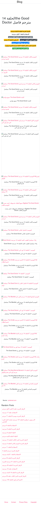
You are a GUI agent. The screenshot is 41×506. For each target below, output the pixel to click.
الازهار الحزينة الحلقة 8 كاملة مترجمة (20, 31)
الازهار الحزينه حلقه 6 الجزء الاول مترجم (13, 409)
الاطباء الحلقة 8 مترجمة (9, 433)
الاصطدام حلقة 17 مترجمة (9, 412)
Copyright (34, 502)
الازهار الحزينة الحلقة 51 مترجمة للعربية (13, 462)
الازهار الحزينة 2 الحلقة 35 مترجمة (12, 465)
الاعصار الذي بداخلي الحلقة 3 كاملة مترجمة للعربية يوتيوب (20, 46)
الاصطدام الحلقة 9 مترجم (9, 425)
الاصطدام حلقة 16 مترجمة (9, 469)
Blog (19, 1)
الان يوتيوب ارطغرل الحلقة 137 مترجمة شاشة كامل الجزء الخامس (18, 421)
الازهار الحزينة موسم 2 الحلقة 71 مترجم (13, 416)
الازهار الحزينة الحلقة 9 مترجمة (11, 429)
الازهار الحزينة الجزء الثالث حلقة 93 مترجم (14, 476)
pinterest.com (12, 400)
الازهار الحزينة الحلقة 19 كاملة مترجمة (13, 472)
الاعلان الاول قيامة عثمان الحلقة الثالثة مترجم (20, 37)
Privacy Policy (23, 502)
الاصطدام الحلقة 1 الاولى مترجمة (20, 34)
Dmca (6, 502)
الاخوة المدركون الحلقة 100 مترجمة (12, 480)
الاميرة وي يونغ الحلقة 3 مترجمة (20, 43)
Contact (13, 502)
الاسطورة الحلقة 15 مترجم (11, 40)
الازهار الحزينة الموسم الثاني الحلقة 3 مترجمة (15, 443)
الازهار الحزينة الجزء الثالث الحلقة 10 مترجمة (15, 440)
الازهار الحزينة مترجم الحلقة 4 (20, 48)
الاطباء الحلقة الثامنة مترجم (10, 436)
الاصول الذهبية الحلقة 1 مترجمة (28, 40)
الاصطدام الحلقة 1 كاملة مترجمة (11, 454)
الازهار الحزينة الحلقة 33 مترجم (11, 458)
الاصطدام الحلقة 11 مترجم (9, 447)
